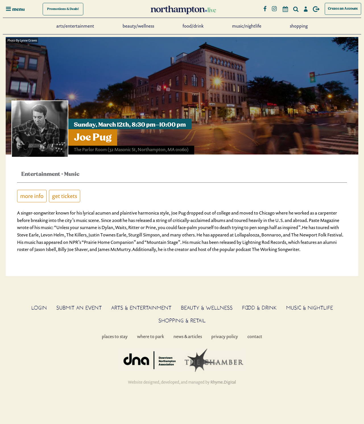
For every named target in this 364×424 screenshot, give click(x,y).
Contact (254, 336)
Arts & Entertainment (141, 307)
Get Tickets (64, 196)
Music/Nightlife (246, 26)
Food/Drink (193, 26)
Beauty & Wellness (207, 307)
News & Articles (187, 336)
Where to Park (150, 336)
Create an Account (343, 9)
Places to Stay (115, 336)
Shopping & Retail (182, 320)
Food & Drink (259, 307)
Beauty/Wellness (138, 26)
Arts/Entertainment (75, 26)
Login (39, 307)
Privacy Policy (224, 336)
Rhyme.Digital (223, 382)
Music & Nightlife (309, 307)
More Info (32, 196)
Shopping (299, 26)
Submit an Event (79, 307)
